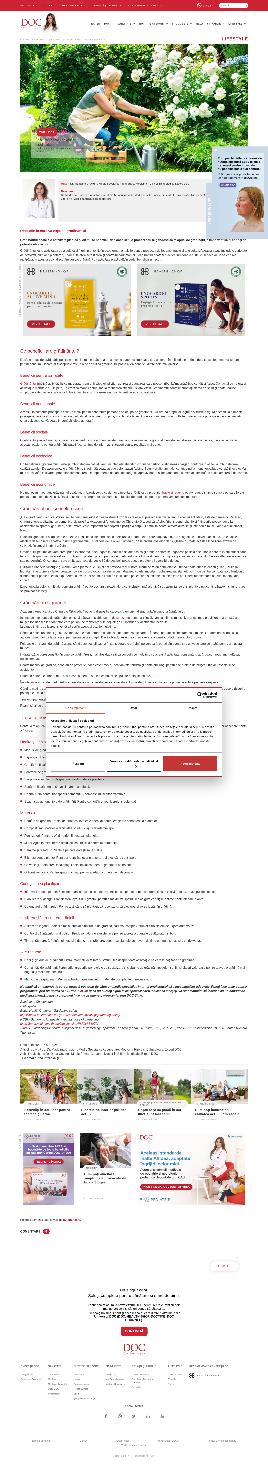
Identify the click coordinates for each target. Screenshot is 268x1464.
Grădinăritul (28, 383)
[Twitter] (134, 1416)
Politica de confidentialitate (222, 1440)
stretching (123, 617)
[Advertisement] (77, 300)
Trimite (224, 1266)
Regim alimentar (81, 1384)
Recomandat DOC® (168, 1440)
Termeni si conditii (41, 1440)
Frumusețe (180, 23)
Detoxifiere (79, 1374)
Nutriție (77, 1379)
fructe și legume (173, 492)
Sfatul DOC (90, 1104)
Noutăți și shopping (115, 1379)
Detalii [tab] (134, 708)
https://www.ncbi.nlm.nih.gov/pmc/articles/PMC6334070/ (59, 1023)
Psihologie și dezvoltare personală (143, 1381)
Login (208, 5)
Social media (134, 1406)
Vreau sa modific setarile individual (134, 761)
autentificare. (72, 1219)
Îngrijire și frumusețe (115, 1384)
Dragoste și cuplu (140, 1374)
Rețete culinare (81, 1389)
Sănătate (125, 23)
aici (80, 991)
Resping (78, 763)
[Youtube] (162, 1416)
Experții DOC (101, 23)
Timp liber (53, 40)
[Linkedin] (148, 1416)
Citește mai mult (35, 1119)
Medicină (91, 1168)
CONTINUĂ (134, 1331)
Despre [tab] (193, 708)
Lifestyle (235, 23)
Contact (84, 1440)
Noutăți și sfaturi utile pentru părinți (160, 1103)
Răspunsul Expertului (31, 1379)
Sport (76, 1394)
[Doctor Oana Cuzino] (40, 24)
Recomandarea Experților (208, 1366)
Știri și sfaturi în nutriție (84, 1398)
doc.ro (24, 40)
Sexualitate (137, 1387)
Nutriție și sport (152, 23)
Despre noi (123, 1440)
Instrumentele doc (144, 5)
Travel (171, 1384)
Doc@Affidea (27, 1374)
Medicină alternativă (57, 1384)
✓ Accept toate (190, 763)
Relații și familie (209, 23)
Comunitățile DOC (104, 5)
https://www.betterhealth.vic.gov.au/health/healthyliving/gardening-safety (70, 1015)
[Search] (245, 5)
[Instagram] (119, 1416)
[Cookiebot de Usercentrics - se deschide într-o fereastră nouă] (200, 695)
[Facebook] (105, 1416)
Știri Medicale (54, 1394)
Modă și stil (111, 1374)
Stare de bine (206, 1104)
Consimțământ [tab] (75, 708)
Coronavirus (54, 1374)
